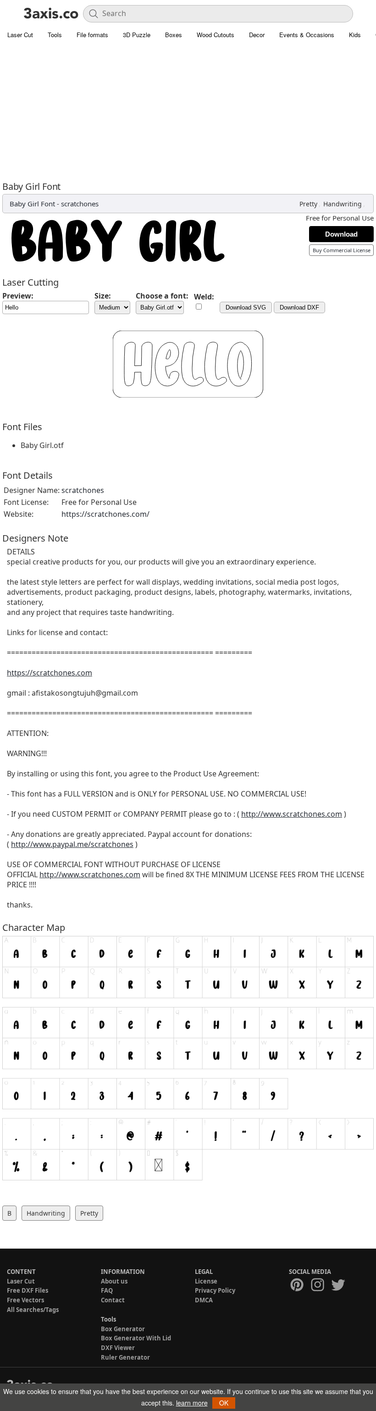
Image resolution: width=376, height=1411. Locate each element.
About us (114, 1281)
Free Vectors (25, 1300)
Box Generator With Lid (136, 1338)
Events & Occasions (306, 34)
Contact (113, 1300)
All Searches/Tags (33, 1310)
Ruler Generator (125, 1357)
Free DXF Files (27, 1290)
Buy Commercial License (341, 250)
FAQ (107, 1290)
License (206, 1281)
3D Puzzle (136, 34)
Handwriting (342, 203)
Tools (55, 34)
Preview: (17, 296)
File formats (92, 34)
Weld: (204, 297)
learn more (192, 1402)
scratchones (80, 203)
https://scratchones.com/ (105, 514)
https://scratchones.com (49, 673)
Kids (355, 34)
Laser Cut (20, 34)
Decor (257, 34)
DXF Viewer (118, 1348)
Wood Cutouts (215, 34)
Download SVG (246, 307)
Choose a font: (162, 296)
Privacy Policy (215, 1290)
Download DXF (299, 307)
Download (341, 234)
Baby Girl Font (32, 203)
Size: (102, 296)
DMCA (204, 1300)
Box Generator (123, 1329)
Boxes (173, 34)
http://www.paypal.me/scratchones (72, 844)
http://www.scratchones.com (291, 814)
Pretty (308, 203)
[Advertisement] (188, 112)
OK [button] (223, 1402)
